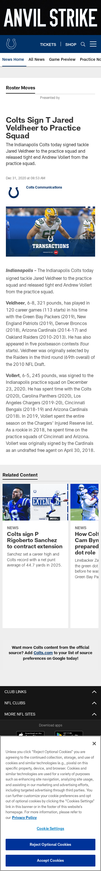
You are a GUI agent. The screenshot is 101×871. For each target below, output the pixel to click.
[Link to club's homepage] (11, 41)
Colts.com (43, 652)
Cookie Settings (50, 828)
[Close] (94, 743)
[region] (50, 803)
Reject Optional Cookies (51, 844)
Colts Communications (44, 187)
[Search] (83, 44)
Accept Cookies (50, 860)
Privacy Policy (24, 817)
